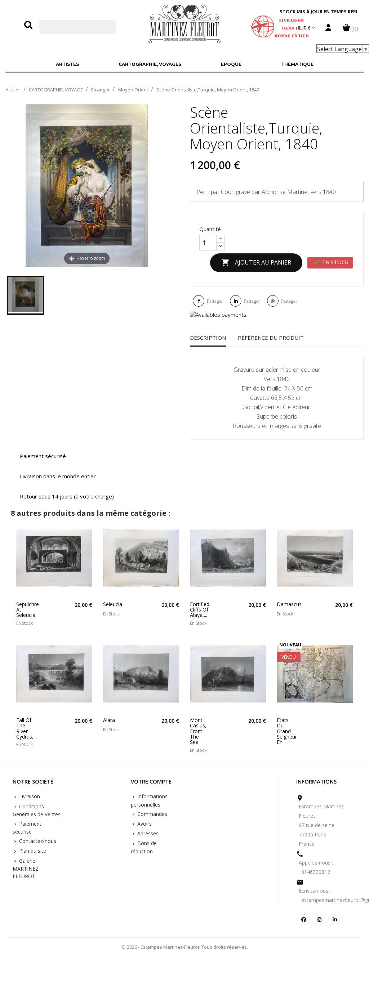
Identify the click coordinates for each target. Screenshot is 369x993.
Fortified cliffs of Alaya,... (199, 609)
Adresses (147, 833)
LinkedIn (335, 919)
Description (208, 337)
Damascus (286, 604)
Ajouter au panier (256, 262)
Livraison (29, 796)
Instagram (319, 919)
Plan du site (32, 850)
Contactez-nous (37, 841)
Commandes (151, 814)
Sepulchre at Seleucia (25, 609)
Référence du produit (271, 337)
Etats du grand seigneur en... (286, 731)
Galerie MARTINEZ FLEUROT (26, 868)
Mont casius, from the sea (198, 731)
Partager (215, 301)
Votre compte (151, 781)
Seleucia (112, 604)
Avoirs (144, 823)
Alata (109, 720)
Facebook (304, 919)
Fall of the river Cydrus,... (25, 728)
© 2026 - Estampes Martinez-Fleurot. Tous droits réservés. (184, 947)
